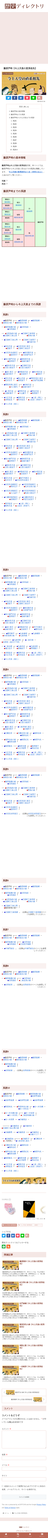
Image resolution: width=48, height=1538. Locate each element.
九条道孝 (34, 646)
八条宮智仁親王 (25, 727)
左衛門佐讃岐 (37, 380)
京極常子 (27, 729)
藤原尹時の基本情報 (18, 111)
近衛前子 (24, 374)
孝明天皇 (22, 391)
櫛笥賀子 (21, 380)
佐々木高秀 (9, 1119)
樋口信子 (8, 648)
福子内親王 (24, 478)
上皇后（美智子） (36, 400)
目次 (21, 107)
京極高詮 (23, 1119)
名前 (5, 1454)
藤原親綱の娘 (10, 327)
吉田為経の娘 (11, 333)
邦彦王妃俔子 (28, 499)
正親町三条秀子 (29, 340)
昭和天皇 (21, 397)
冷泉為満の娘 (9, 636)
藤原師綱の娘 (35, 1094)
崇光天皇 (8, 346)
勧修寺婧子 (27, 387)
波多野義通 (9, 1100)
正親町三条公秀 (11, 340)
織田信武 (25, 735)
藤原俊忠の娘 (21, 323)
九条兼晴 (23, 633)
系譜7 (15, 140)
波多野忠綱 (24, 1100)
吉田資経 (12, 329)
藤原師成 (18, 205)
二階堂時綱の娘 (28, 1115)
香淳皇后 (21, 400)
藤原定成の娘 (18, 217)
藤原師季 (29, 211)
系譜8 (15, 143)
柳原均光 (37, 739)
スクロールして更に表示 (35, 1219)
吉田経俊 (9, 1070)
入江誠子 (14, 493)
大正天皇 (8, 397)
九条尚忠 (21, 646)
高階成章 (7, 239)
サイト (4, 1476)
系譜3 (15, 127)
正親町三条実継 (11, 912)
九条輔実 (36, 633)
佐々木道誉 (29, 1113)
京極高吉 (35, 1132)
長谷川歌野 (21, 748)
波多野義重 (38, 1100)
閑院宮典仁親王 (11, 385)
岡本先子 (14, 486)
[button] (43, 944)
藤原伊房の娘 (29, 235)
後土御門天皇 (10, 359)
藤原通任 (7, 202)
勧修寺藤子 (25, 361)
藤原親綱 (36, 320)
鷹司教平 (11, 633)
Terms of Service (10, 1507)
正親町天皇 (26, 365)
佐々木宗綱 (38, 1107)
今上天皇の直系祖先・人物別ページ (31, 1225)
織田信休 (37, 733)
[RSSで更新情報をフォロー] (8, 1246)
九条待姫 (23, 636)
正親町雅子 (8, 393)
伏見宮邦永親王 (23, 480)
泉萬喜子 (14, 499)
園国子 (39, 374)
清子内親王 (37, 627)
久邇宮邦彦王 (28, 497)
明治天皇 (35, 391)
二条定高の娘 (25, 980)
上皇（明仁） (38, 397)
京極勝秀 (8, 1132)
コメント (6, 1429)
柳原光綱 (12, 742)
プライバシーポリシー (24, 1531)
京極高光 (15, 1126)
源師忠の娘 (7, 323)
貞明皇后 (8, 400)
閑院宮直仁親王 (37, 378)
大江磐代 (14, 387)
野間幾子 (34, 648)
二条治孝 (8, 646)
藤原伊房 (18, 229)
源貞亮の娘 (7, 232)
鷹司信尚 (38, 629)
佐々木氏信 (24, 1109)
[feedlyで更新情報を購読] (4, 1246)
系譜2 (15, 124)
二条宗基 (29, 640)
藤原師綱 (23, 320)
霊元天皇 (8, 378)
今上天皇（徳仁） (12, 404)
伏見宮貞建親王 (11, 484)
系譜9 (15, 146)
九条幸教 (17, 640)
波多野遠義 (36, 1096)
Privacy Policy (41, 1504)
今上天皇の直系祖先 (10, 1225)
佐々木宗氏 (13, 1115)
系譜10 (15, 150)
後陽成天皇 (23, 372)
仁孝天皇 (9, 391)
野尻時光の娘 (23, 1107)
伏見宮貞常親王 (11, 814)
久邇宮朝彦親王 (11, 497)
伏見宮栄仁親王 (24, 346)
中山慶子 (22, 393)
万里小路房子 (25, 368)
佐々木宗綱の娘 (11, 1113)
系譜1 (15, 121)
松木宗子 (8, 380)
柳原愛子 (35, 393)
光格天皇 (27, 385)
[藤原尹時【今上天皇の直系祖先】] (21, 98)
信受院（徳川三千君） (12, 642)
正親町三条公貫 (10, 335)
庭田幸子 (14, 355)
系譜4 (15, 130)
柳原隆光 (8, 746)
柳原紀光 (25, 739)
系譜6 (15, 137)
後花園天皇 (28, 352)
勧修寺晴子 (8, 374)
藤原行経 (7, 226)
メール (5, 1465)
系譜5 (15, 133)
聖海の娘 (31, 335)
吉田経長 (9, 985)
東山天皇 (21, 378)
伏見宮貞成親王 (11, 352)
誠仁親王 (9, 372)
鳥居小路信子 (30, 493)
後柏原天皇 (25, 359)
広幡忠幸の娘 (23, 733)
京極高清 (21, 1132)
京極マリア (34, 1134)
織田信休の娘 (10, 739)
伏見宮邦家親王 (29, 491)
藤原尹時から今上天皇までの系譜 (22, 117)
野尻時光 (8, 1107)
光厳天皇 (32, 342)
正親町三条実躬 (29, 333)
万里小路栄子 (9, 368)
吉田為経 (25, 327)
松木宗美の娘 (30, 486)
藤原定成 (7, 214)
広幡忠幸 (8, 733)
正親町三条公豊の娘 (11, 1128)
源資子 (9, 348)
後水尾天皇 (37, 372)
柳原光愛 (22, 746)
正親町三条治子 (24, 348)
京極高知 (9, 1139)
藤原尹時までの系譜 (18, 114)
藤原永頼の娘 (7, 208)
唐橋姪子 (21, 648)
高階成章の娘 (18, 242)
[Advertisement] (24, 39)
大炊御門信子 (28, 355)
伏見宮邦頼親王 (29, 484)
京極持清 (28, 1126)
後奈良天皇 (10, 365)
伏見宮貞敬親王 (11, 491)
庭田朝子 (12, 361)
